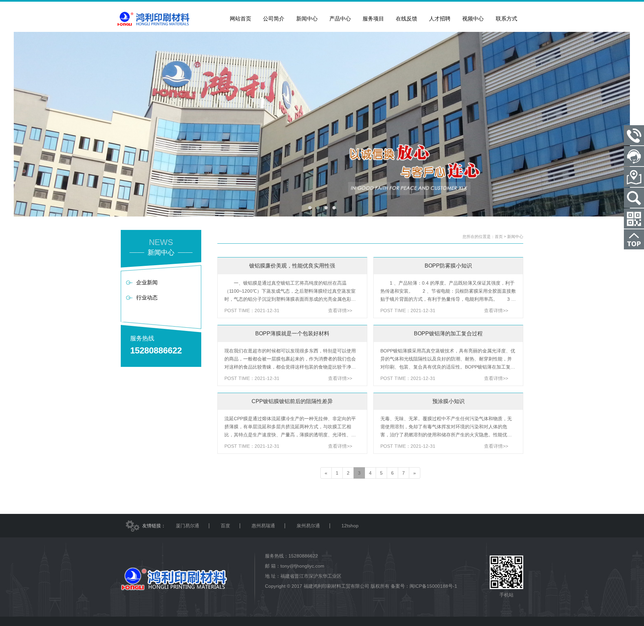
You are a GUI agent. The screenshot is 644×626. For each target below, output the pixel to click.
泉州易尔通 (308, 525)
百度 (225, 525)
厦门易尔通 (187, 525)
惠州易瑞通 (263, 525)
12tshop (350, 525)
